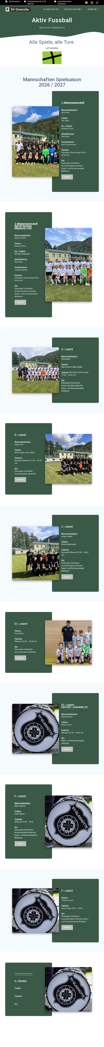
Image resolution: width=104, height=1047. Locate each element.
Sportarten (73, 9)
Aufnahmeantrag (14, 1)
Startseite (51, 9)
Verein (92, 9)
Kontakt (67, 177)
